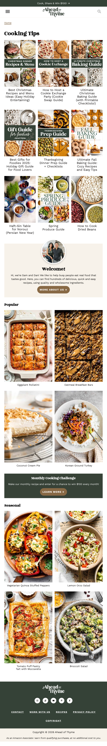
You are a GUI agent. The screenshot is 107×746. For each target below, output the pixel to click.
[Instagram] (37, 700)
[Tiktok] (45, 700)
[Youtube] (53, 700)
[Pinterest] (61, 700)
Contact (17, 712)
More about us (52, 289)
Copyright (53, 720)
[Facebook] (69, 700)
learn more (51, 491)
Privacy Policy (84, 712)
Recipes (61, 712)
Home (7, 22)
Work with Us (40, 712)
